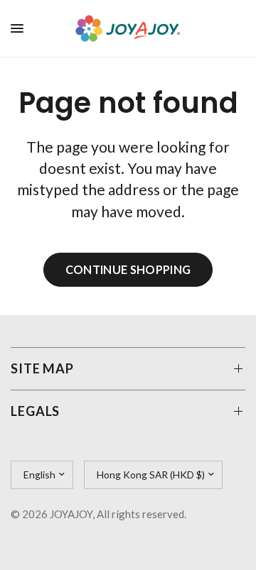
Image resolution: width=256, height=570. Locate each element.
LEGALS (35, 411)
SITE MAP (42, 368)
